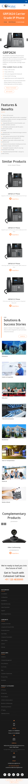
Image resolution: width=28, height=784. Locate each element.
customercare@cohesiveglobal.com (14, 767)
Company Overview (5, 623)
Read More (15, 199)
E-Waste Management (6, 660)
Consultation (4, 593)
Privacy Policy (4, 677)
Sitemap (3, 647)
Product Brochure (5, 630)
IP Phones (3, 690)
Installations (4, 600)
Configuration (4, 597)
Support (3, 610)
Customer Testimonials (6, 673)
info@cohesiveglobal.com (14, 763)
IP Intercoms (4, 693)
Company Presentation (6, 637)
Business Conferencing (6, 703)
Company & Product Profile (7, 627)
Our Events (3, 667)
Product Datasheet (11, 88)
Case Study (4, 633)
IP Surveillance (4, 696)
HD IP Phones (12, 22)
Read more (14, 352)
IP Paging (3, 710)
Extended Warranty (5, 604)
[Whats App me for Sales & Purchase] (2, 351)
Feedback (20, 779)
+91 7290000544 (16, 730)
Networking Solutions (6, 706)
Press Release (4, 663)
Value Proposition (5, 607)
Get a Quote (9, 91)
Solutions (3, 657)
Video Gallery (4, 640)
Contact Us (10, 779)
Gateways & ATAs (5, 713)
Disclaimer (3, 680)
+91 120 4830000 (16, 733)
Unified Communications (7, 700)
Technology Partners (6, 614)
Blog (2, 670)
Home (5, 22)
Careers (3, 643)
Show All (22, 336)
